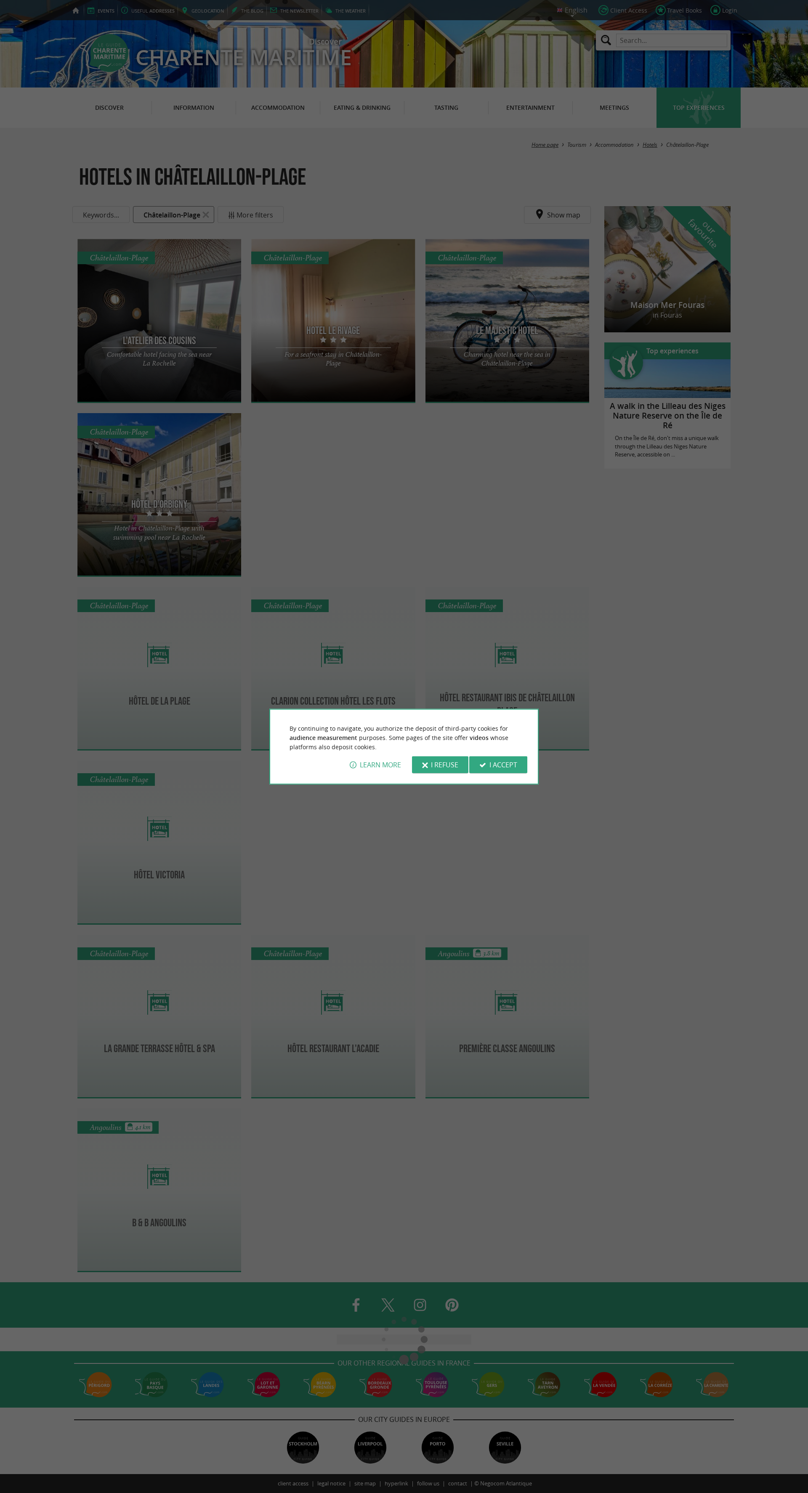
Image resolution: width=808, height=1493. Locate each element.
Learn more (380, 764)
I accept (503, 764)
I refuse (444, 764)
